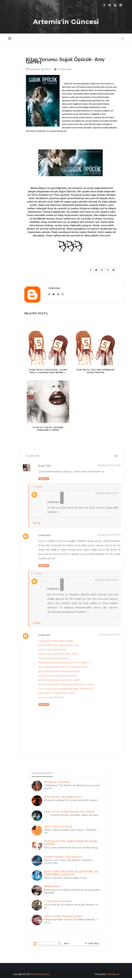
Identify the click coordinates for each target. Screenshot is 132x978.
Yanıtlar (38, 486)
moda (49, 649)
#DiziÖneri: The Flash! (57, 782)
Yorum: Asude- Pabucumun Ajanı (63, 916)
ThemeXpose (112, 974)
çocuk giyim (67, 662)
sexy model (60, 688)
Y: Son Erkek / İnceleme (57, 901)
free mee (51, 675)
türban (41, 662)
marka (56, 649)
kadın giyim (44, 640)
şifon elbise (59, 653)
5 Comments (64, 69)
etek (76, 645)
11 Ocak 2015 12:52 (110, 634)
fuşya (59, 658)
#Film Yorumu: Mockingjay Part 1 (63, 796)
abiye (62, 640)
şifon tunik (71, 653)
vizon (49, 653)
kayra (52, 658)
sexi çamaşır (45, 666)
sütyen (76, 679)
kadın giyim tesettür (78, 688)
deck (77, 671)
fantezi (57, 666)
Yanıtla (43, 479)
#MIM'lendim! (52, 886)
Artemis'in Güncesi (66, 22)
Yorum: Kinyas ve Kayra (58, 826)
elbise (55, 640)
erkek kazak (45, 679)
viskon (42, 653)
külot (69, 679)
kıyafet (69, 640)
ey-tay (41, 675)
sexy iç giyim (45, 688)
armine (70, 671)
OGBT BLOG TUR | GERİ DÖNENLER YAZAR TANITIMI (95, 371)
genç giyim (44, 671)
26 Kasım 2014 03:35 (109, 534)
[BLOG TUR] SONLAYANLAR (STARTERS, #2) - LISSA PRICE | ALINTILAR (72, 873)
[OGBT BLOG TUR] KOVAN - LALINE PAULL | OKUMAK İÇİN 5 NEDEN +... (48, 371)
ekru (65, 658)
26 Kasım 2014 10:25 (106, 580)
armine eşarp (58, 671)
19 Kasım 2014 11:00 (106, 493)
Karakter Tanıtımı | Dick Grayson (63, 856)
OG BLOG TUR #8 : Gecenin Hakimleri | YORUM (48, 428)
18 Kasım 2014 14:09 (109, 465)
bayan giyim (66, 645)
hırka (84, 666)
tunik (41, 645)
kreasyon (43, 658)
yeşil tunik (58, 697)
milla (58, 675)
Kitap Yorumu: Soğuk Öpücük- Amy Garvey (69, 811)
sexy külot (73, 684)
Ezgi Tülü (44, 465)
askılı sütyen (45, 684)
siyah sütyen (60, 684)
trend (63, 649)
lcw (91, 688)
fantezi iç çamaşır (70, 666)
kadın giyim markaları (50, 693)
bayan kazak (69, 675)
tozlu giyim (69, 693)
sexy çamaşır (87, 684)
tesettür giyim (51, 645)
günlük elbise (53, 662)
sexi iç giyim (82, 662)
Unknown (53, 502)
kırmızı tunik (45, 697)
